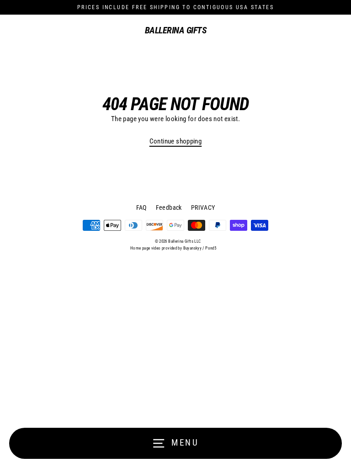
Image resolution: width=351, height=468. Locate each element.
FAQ (141, 207)
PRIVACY (203, 207)
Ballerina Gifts (176, 30)
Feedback (169, 207)
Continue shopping (175, 141)
